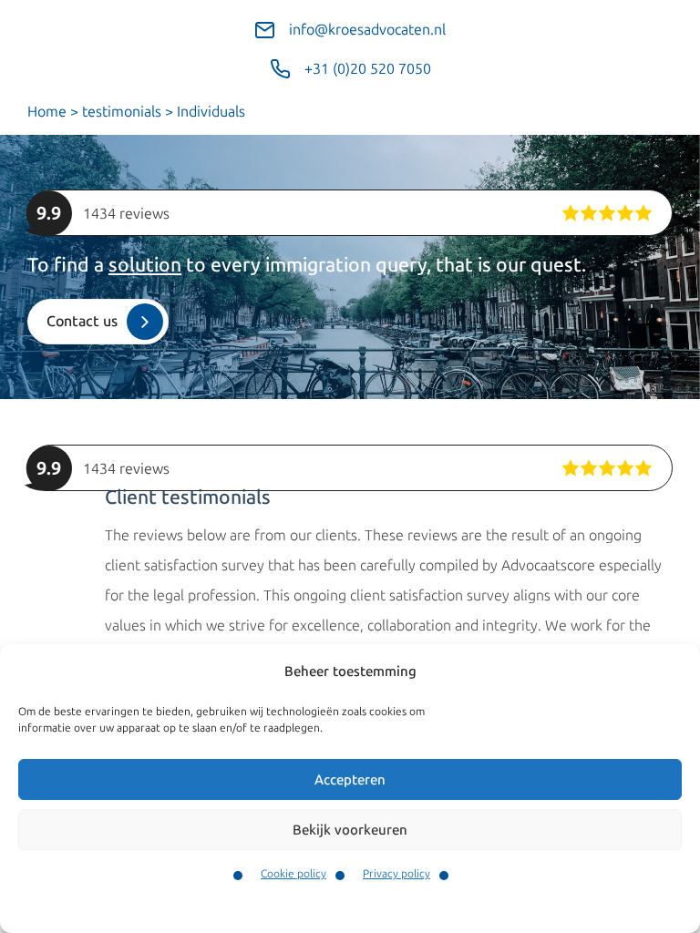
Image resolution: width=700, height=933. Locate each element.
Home (47, 111)
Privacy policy (396, 873)
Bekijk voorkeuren (350, 830)
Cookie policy (293, 873)
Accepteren (350, 780)
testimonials (121, 111)
